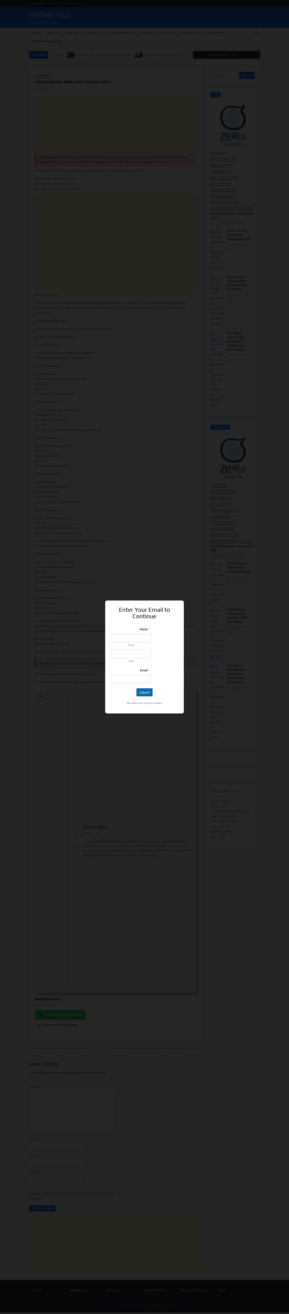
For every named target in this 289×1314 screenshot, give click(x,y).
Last (131, 660)
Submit (144, 692)
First (131, 645)
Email (144, 670)
